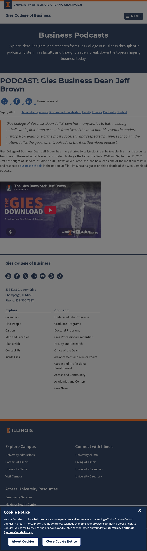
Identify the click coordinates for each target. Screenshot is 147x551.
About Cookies (23, 541)
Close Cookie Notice (61, 541)
